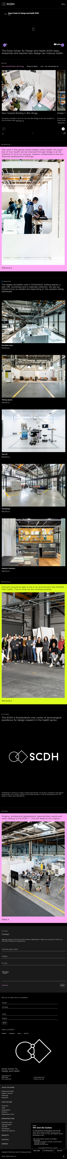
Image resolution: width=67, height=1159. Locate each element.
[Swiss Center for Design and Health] (8, 4)
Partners (4, 1112)
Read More (5, 347)
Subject (5, 956)
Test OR (4, 1126)
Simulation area (7, 1122)
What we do (6, 268)
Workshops (6, 1129)
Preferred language (7, 1016)
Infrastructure (8, 1118)
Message (5, 971)
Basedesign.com (11, 1156)
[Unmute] (4, 45)
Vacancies (5, 1106)
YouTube (26, 1033)
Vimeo (19, 1033)
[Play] (62, 45)
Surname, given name (10, 949)
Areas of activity (7, 1093)
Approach (5, 1097)
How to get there (6, 1079)
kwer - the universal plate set (49, 66)
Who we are (6, 700)
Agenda (5, 1144)
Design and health (8, 1091)
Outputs (4, 919)
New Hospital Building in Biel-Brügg (13, 66)
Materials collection (8, 1131)
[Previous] (3, 128)
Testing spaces (7, 1124)
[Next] (63, 128)
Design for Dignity (32, 66)
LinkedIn (4, 1033)
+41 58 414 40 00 (39, 1077)
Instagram (12, 1033)
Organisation (6, 1110)
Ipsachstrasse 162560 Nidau (6, 1076)
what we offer (8, 1087)
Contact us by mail (39, 1079)
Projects (5, 1135)
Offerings (5, 1095)
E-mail (4, 963)
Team (3, 1108)
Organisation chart (8, 1114)
